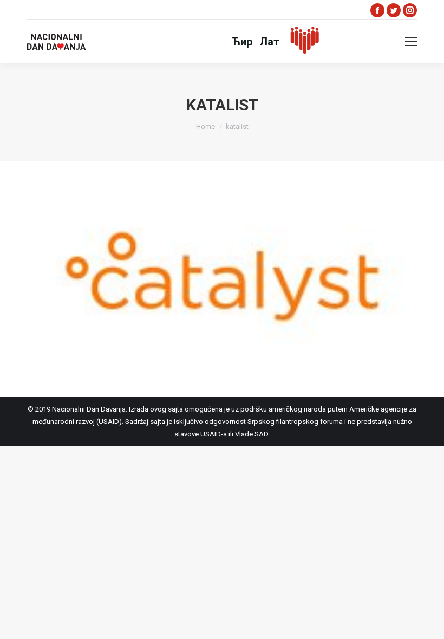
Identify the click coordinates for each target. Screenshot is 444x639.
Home (205, 126)
